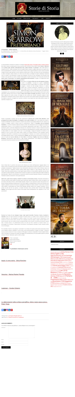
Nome (2, 339)
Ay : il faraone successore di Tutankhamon (15, 317)
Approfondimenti (57, 255)
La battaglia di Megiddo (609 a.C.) (15, 315)
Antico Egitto (57, 254)
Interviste (62, 267)
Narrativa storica (32, 51)
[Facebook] (3, 57)
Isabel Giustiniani (55, 270)
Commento (3, 327)
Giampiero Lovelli (64, 264)
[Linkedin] (9, 57)
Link (11, 244)
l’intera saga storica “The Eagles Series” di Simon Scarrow (36, 64)
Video (60, 286)
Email (2, 342)
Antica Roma (23, 51)
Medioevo (56, 272)
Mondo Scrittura (58, 274)
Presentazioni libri (59, 279)
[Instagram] (7, 57)
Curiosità (57, 259)
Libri (27, 51)
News (62, 276)
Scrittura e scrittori (60, 283)
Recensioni (38, 51)
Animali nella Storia (55, 252)
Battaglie (57, 257)
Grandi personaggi (61, 265)
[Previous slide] (52, 236)
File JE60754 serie (65, 262)
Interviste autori (68, 269)
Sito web (2, 344)
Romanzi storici (14, 52)
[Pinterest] (12, 57)
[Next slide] (54, 236)
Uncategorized (56, 286)
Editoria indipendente (60, 260)
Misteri (63, 272)
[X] (5, 57)
